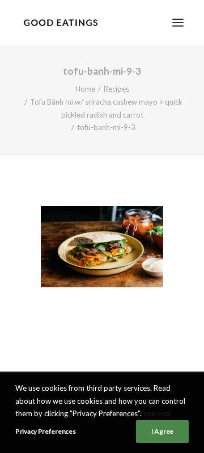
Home (85, 88)
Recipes (116, 88)
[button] (178, 22)
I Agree (162, 431)
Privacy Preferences (45, 431)
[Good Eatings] (60, 22)
